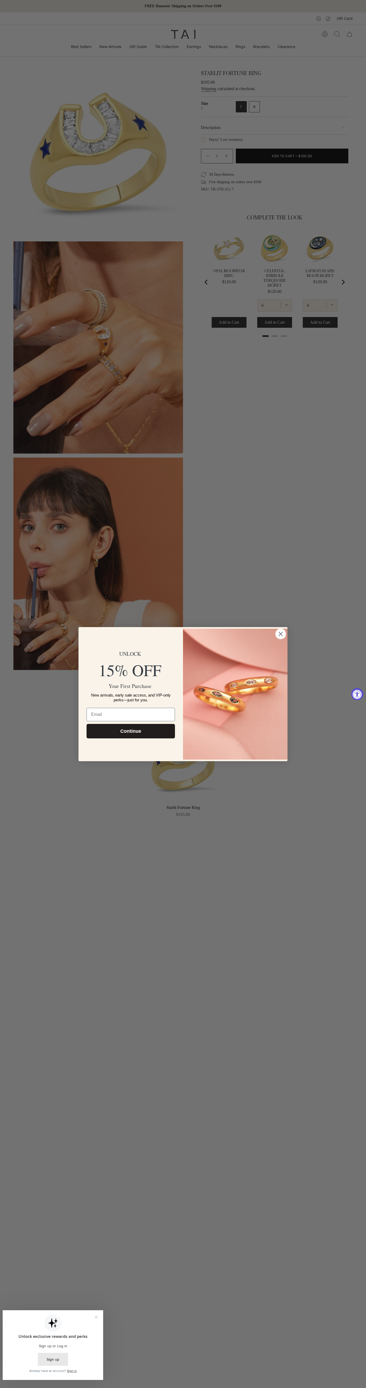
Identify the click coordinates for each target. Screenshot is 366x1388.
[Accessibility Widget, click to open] (357, 694)
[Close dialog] (280, 634)
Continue (130, 731)
